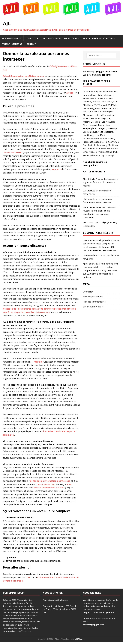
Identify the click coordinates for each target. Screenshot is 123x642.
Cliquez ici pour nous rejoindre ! (99, 612)
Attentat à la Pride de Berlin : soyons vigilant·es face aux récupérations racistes (100, 182)
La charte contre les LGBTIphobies (60, 38)
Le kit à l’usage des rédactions (98, 38)
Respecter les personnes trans (103, 250)
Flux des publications (93, 296)
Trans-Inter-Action (45, 484)
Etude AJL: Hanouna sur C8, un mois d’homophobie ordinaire (100, 274)
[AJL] (61, 15)
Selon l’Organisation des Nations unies (23, 76)
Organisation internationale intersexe (50, 480)
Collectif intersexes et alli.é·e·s (48, 487)
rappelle (38, 361)
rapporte (57, 169)
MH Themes (80, 639)
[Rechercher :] (101, 55)
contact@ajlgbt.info (60, 600)
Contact (31, 44)
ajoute (69, 92)
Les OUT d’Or (32, 38)
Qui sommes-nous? (11, 38)
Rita (69, 484)
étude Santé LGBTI (13, 152)
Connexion (88, 291)
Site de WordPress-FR (93, 306)
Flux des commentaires (94, 301)
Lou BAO (87, 255)
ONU (29, 577)
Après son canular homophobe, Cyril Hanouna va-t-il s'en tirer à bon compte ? (100, 267)
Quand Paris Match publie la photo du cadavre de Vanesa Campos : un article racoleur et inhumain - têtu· (101, 243)
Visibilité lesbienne (12, 44)
